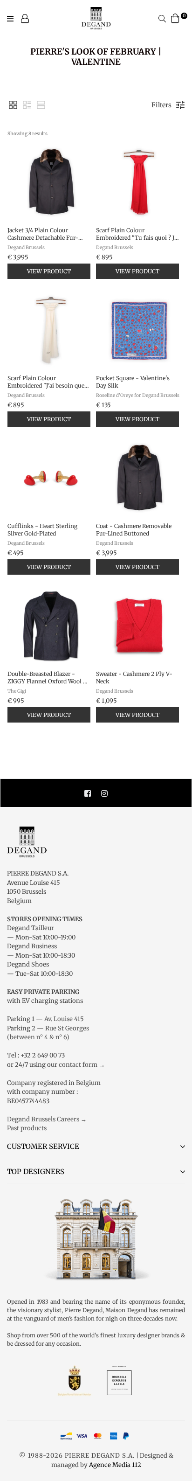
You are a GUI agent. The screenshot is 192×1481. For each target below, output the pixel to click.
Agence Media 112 (115, 1465)
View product (49, 271)
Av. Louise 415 (64, 1019)
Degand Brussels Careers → (47, 1119)
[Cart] (175, 18)
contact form (78, 1065)
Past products (27, 1128)
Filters (161, 105)
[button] (13, 105)
